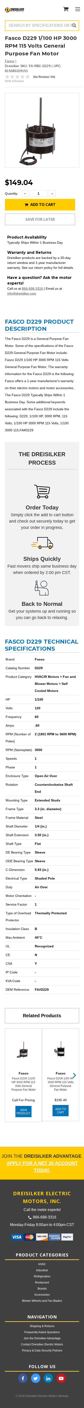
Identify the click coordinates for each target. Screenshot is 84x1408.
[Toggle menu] (77, 9)
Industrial (42, 1270)
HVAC (42, 1264)
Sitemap (63, 1396)
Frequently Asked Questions (42, 1332)
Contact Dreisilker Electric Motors (42, 1344)
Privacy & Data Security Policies (42, 1350)
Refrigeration (42, 1276)
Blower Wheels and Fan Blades (42, 1300)
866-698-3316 (32, 288)
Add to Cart (42, 204)
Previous (9, 1075)
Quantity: (11, 193)
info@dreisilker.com (21, 293)
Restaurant (42, 1282)
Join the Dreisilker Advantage (42, 1338)
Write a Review (14, 81)
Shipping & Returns (42, 1326)
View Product (23, 1111)
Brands (42, 1288)
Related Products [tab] (42, 1015)
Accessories (42, 1294)
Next (74, 1075)
